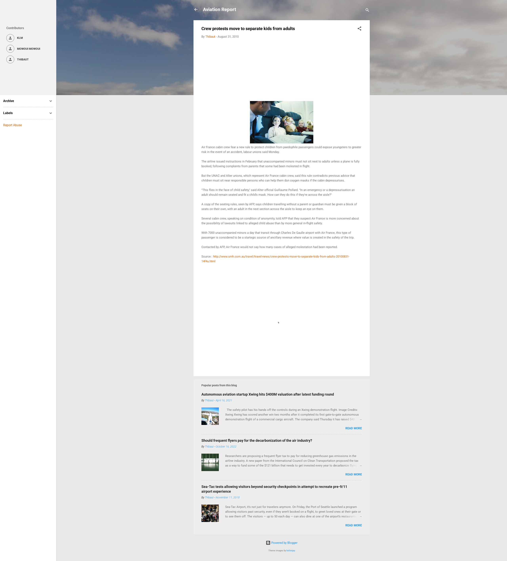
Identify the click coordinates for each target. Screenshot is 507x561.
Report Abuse (12, 125)
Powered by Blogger (284, 543)
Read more (353, 428)
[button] (359, 29)
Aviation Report (219, 9)
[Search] (367, 11)
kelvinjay (291, 550)
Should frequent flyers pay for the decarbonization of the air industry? (256, 440)
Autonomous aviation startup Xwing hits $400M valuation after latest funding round (267, 394)
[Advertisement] (281, 71)
